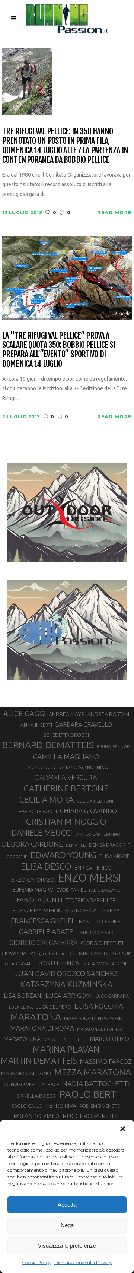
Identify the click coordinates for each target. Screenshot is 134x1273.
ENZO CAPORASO (33, 879)
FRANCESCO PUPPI (99, 921)
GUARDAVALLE (20, 963)
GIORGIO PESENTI (102, 943)
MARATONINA (22, 1038)
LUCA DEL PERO (53, 1007)
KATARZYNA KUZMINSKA (66, 984)
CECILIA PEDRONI (95, 801)
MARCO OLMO (109, 1038)
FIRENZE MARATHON (37, 911)
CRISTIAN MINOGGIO (66, 821)
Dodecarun (15, 856)
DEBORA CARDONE (32, 844)
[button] (123, 1129)
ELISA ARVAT (114, 856)
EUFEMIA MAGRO (33, 889)
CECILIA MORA (46, 799)
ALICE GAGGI (24, 713)
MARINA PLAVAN (66, 1049)
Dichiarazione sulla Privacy (83, 1262)
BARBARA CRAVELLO (83, 724)
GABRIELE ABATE (46, 931)
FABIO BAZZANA (104, 890)
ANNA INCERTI (36, 725)
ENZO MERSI (89, 878)
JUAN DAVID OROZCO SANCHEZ (66, 973)
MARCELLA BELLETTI (65, 1039)
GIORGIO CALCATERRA (43, 942)
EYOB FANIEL (71, 890)
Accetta (67, 1204)
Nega (67, 1225)
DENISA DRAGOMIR (110, 844)
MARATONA (35, 1017)
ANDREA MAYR (66, 714)
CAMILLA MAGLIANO (66, 756)
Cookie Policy (36, 1262)
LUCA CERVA (21, 1007)
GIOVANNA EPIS (18, 953)
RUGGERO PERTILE (91, 1116)
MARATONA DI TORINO (99, 1029)
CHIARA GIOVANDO (88, 810)
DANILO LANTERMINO (98, 834)
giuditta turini (53, 953)
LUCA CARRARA (112, 996)
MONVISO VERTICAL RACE (31, 1084)
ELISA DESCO (46, 866)
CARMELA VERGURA (66, 777)
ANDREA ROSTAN (108, 714)
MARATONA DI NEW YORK (93, 1018)
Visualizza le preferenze (67, 1245)
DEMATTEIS (76, 845)
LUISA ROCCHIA (98, 1006)
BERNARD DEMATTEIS (48, 745)
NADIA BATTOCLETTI (96, 1083)
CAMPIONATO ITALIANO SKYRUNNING (66, 767)
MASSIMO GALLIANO (26, 1073)
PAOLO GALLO (27, 1105)
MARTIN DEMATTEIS (39, 1060)
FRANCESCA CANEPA (92, 910)
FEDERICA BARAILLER (90, 900)
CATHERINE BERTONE (66, 788)
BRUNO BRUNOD (113, 747)
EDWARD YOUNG (63, 855)
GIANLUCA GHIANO (95, 932)
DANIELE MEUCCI (42, 832)
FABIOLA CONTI (39, 899)
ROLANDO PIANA (36, 1116)
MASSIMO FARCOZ (106, 1061)
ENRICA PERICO (93, 868)
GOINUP (122, 953)
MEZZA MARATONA (92, 1072)
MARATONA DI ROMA (42, 1028)
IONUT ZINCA (59, 962)
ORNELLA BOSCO (36, 1096)
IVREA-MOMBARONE (105, 963)
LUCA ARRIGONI (69, 995)
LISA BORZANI (23, 995)
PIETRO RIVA (60, 1105)
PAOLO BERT (88, 1094)
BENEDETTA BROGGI (66, 735)
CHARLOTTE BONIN (36, 811)
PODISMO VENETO (100, 1105)
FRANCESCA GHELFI (42, 921)
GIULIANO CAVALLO (90, 953)
